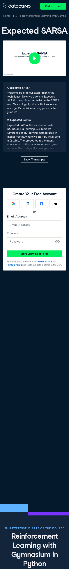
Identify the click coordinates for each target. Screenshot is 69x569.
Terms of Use (45, 261)
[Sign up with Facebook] (41, 203)
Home (6, 15)
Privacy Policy (14, 265)
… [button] (16, 15)
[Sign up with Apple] (55, 203)
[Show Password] (57, 241)
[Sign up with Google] (13, 203)
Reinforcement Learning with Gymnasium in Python (44, 15)
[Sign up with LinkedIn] (27, 203)
